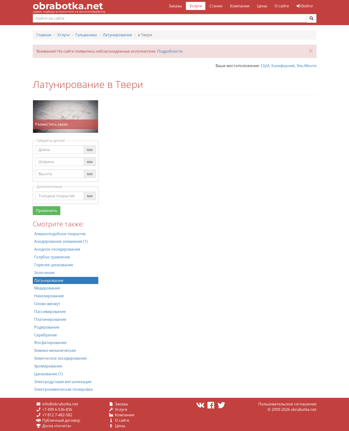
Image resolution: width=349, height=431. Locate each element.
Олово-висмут (47, 303)
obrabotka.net (68, 6)
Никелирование (49, 295)
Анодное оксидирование (57, 249)
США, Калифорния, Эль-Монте (288, 65)
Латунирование (48, 280)
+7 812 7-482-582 (57, 414)
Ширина (46, 157)
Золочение (44, 272)
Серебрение (45, 335)
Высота (45, 169)
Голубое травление (52, 257)
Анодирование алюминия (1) (61, 241)
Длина (44, 145)
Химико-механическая (55, 350)
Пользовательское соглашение (287, 404)
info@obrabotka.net (60, 404)
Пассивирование (50, 311)
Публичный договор (61, 420)
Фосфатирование (50, 342)
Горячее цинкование (53, 264)
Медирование (47, 288)
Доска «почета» (56, 425)
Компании (239, 6)
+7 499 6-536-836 (57, 409)
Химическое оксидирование (60, 358)
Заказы (175, 6)
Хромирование (48, 366)
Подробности (170, 51)
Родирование (46, 327)
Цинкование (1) (48, 373)
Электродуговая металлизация (62, 381)
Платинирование (50, 319)
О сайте (282, 6)
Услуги (195, 6)
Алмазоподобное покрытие (60, 233)
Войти (306, 6)
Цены (262, 6)
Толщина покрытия (56, 191)
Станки (215, 6)
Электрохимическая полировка (63, 389)
